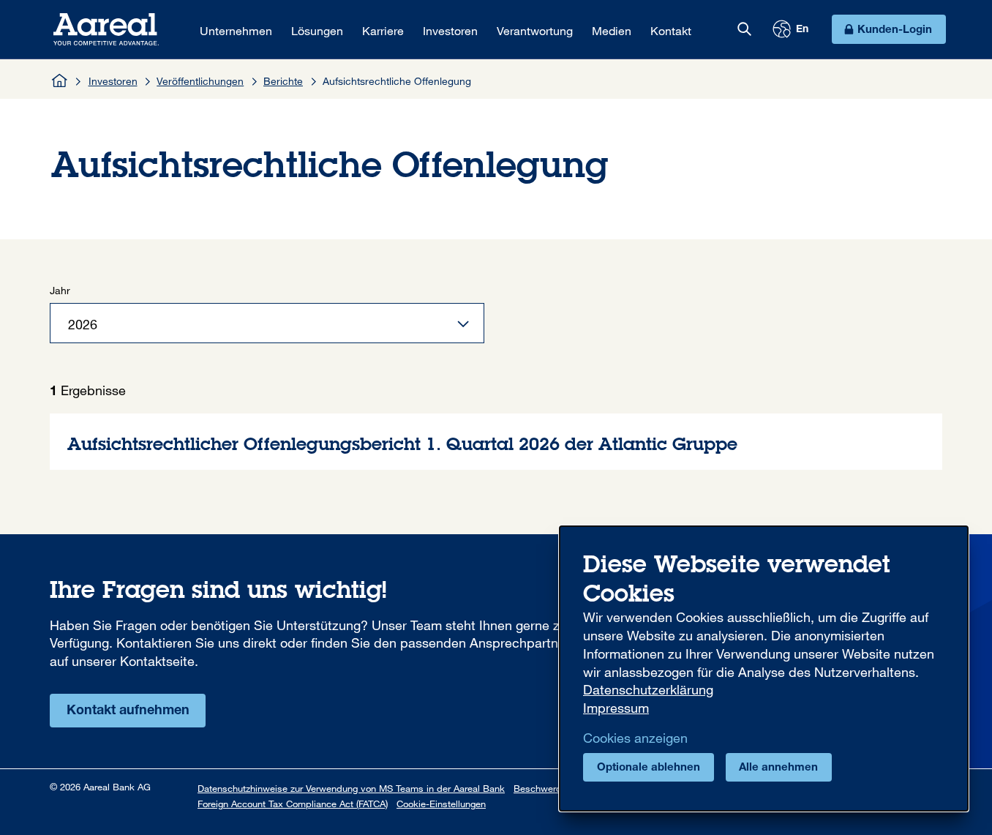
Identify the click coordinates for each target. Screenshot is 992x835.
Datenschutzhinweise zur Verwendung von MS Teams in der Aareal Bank (351, 788)
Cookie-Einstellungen (441, 803)
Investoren (113, 81)
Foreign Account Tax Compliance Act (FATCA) (293, 803)
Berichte (283, 81)
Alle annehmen (778, 768)
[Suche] (744, 29)
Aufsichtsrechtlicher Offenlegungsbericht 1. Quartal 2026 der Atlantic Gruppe (496, 441)
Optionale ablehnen (648, 768)
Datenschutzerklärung (648, 689)
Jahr (60, 290)
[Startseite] (60, 80)
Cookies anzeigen (635, 738)
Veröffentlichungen (200, 81)
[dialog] (764, 668)
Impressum (616, 708)
